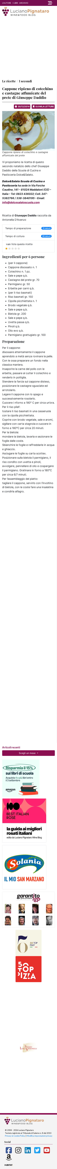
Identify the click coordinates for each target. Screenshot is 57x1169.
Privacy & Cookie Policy (15, 1136)
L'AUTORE (6, 3)
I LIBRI (15, 3)
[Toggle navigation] (50, 3)
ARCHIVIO (23, 3)
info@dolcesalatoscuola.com (21, 202)
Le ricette (9, 81)
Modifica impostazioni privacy (39, 1136)
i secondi (25, 81)
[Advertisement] (28, 47)
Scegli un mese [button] (27, 753)
